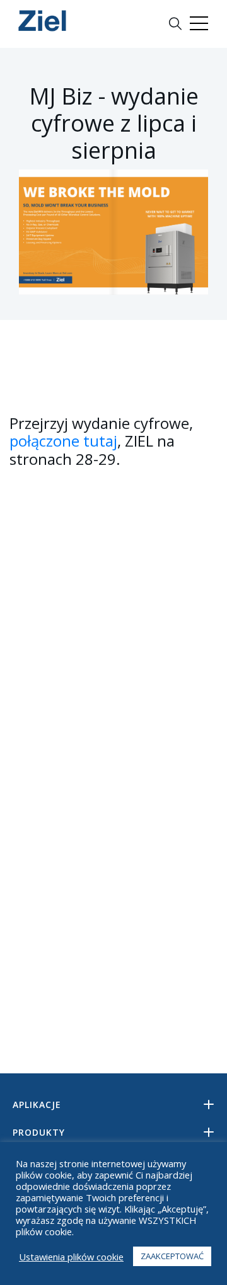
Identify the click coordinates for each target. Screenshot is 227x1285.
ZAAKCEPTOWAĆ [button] (172, 1256)
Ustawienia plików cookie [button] (71, 1256)
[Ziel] (43, 20)
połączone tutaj (63, 440)
